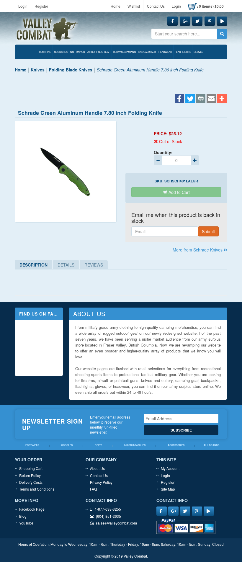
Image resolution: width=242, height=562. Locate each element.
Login (22, 6)
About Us (97, 468)
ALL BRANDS (211, 445)
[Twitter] (190, 99)
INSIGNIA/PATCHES (134, 445)
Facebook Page (32, 509)
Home (115, 6)
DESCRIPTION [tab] (33, 265)
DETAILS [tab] (66, 265)
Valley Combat (47, 30)
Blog (23, 516)
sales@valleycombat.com (116, 522)
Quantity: (163, 152)
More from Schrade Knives (198, 250)
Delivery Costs (30, 482)
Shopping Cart (30, 468)
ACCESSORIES (176, 445)
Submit (208, 231)
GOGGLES (67, 445)
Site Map (168, 488)
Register (41, 6)
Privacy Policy (101, 482)
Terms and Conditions (36, 488)
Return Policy (30, 475)
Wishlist (133, 6)
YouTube (26, 522)
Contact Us (156, 6)
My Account (170, 468)
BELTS (98, 445)
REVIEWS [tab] (93, 265)
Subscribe (181, 430)
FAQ (93, 488)
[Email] (211, 99)
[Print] (200, 99)
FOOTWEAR (32, 445)
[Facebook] (179, 99)
